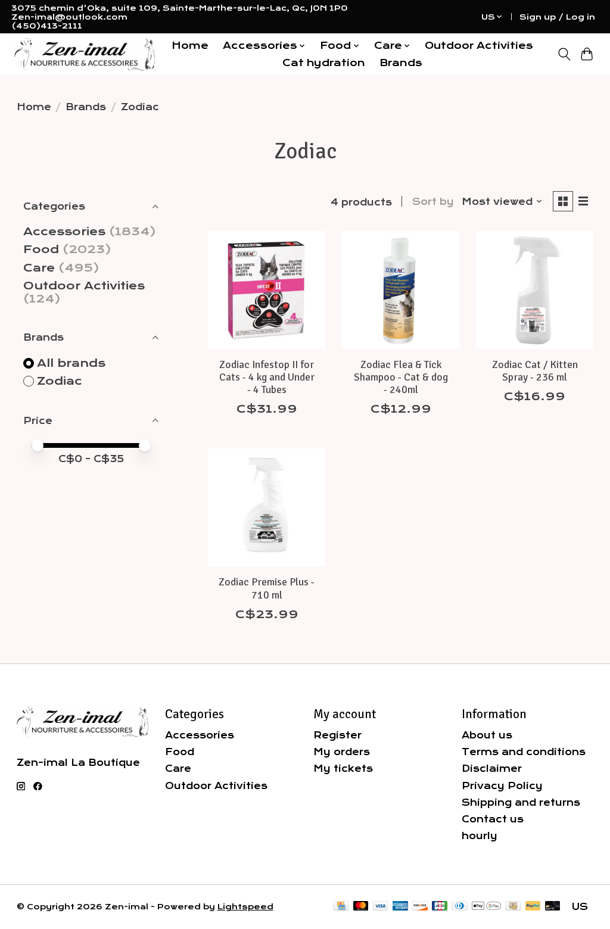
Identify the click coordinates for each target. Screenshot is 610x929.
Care (39, 268)
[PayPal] (533, 906)
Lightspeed (245, 906)
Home (190, 45)
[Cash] (513, 906)
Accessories (64, 231)
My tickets (343, 768)
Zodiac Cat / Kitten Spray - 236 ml (535, 371)
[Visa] (380, 906)
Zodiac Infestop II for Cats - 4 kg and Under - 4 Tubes (267, 377)
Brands (400, 62)
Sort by (433, 201)
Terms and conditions (524, 751)
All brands (71, 363)
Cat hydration (323, 62)
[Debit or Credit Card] (553, 906)
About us (487, 735)
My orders (341, 751)
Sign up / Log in (557, 17)
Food (41, 249)
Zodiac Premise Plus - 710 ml (267, 588)
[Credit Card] (341, 906)
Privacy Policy (502, 785)
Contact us (493, 819)
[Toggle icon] (563, 54)
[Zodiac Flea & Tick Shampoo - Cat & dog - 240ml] (400, 289)
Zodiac (59, 381)
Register (337, 735)
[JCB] (439, 906)
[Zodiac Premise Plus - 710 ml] (266, 507)
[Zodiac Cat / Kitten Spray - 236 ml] (534, 289)
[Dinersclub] (459, 906)
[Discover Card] (420, 906)
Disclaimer (492, 768)
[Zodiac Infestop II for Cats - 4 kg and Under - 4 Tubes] (266, 289)
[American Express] (400, 906)
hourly (479, 835)
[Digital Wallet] (486, 906)
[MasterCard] (361, 906)
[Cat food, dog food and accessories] (84, 54)
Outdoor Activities (479, 45)
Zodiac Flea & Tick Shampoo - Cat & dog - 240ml (401, 377)
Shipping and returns (521, 802)
